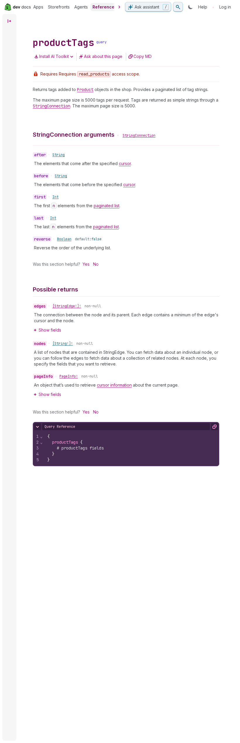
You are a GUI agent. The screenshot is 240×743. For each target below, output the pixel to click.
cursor (125, 163)
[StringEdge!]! (66, 306)
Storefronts (59, 6)
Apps (38, 6)
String (58, 154)
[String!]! (62, 343)
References (104, 6)
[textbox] (131, 448)
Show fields (50, 329)
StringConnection (139, 135)
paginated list (106, 205)
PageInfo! (68, 376)
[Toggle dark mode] (190, 7)
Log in (225, 6)
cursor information (114, 384)
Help (202, 6)
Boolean (64, 239)
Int (55, 197)
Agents (81, 6)
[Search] (178, 7)
